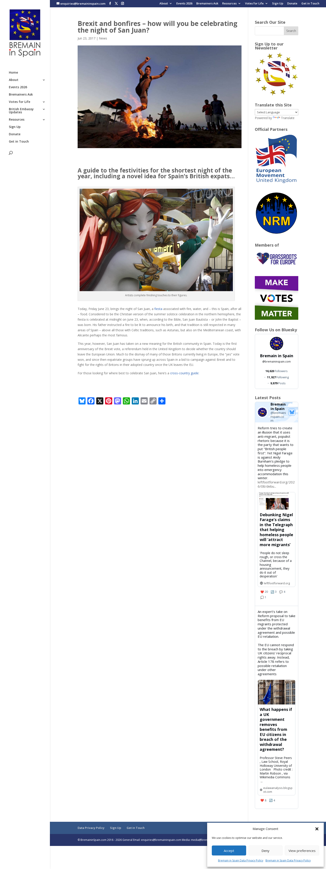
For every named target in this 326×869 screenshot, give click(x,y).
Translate (288, 118)
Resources (229, 3)
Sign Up (277, 3)
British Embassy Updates (21, 111)
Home (13, 73)
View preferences (302, 850)
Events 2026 (184, 3)
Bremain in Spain (276, 355)
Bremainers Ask (207, 3)
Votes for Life (254, 3)
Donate (292, 3)
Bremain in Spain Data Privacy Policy (240, 860)
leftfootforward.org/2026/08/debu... (276, 484)
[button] (317, 829)
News (103, 38)
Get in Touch (310, 3)
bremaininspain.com (276, 361)
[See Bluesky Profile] (291, 412)
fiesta (158, 309)
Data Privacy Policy (91, 828)
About (163, 3)
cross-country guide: (184, 373)
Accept (229, 850)
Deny (265, 850)
